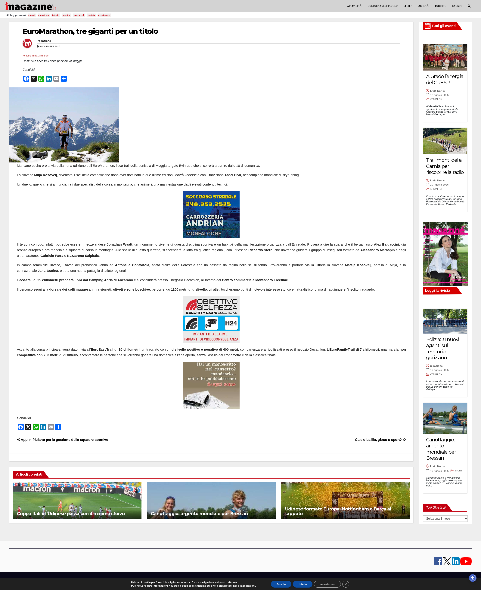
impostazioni (247, 586)
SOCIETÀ (423, 6)
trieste (55, 15)
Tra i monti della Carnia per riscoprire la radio (445, 166)
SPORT (408, 6)
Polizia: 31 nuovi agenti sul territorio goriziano (442, 348)
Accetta (281, 584)
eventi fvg (43, 15)
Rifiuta (303, 584)
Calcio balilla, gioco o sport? (379, 440)
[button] (469, 6)
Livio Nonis (437, 90)
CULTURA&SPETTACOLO (383, 6)
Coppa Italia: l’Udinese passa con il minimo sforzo (71, 513)
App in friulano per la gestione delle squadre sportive (64, 440)
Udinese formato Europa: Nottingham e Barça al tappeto (338, 511)
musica (66, 15)
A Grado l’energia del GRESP (444, 79)
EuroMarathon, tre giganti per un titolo (90, 31)
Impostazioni (327, 584)
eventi (31, 15)
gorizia (91, 15)
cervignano (104, 15)
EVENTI (457, 6)
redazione (44, 41)
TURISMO (440, 6)
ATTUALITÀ (354, 6)
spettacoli (79, 15)
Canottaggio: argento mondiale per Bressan (199, 513)
